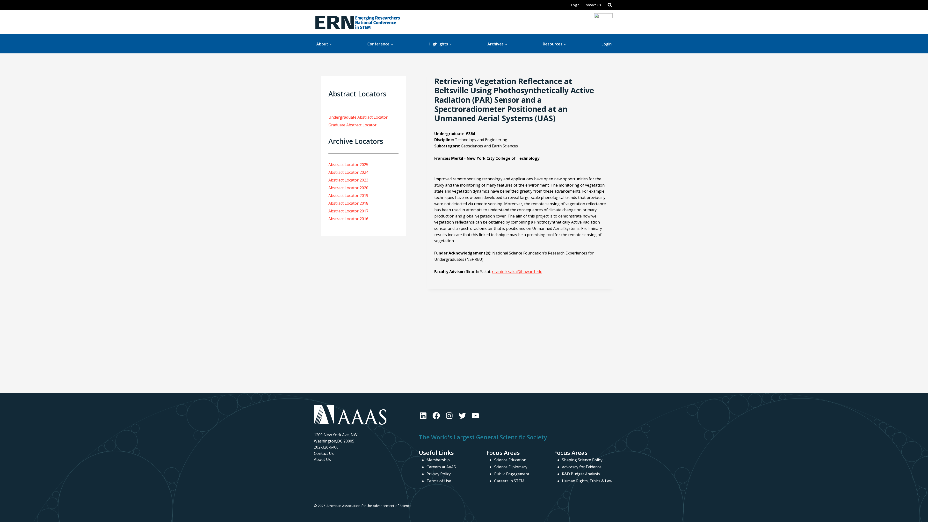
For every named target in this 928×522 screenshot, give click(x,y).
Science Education (510, 460)
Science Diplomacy (510, 467)
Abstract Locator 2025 (348, 164)
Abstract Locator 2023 (348, 180)
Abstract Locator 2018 (348, 203)
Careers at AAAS (441, 467)
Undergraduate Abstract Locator (358, 117)
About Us (322, 459)
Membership (438, 460)
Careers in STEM (509, 481)
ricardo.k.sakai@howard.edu (517, 271)
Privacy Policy (439, 474)
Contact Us (592, 5)
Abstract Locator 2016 (348, 218)
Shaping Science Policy (582, 460)
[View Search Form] (609, 5)
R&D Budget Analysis (581, 474)
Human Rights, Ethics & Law (587, 481)
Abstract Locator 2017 (348, 211)
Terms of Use (439, 481)
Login (575, 5)
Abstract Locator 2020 (348, 187)
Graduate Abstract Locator (352, 125)
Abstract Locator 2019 (348, 195)
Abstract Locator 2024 (348, 172)
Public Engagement (511, 474)
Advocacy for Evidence (582, 467)
